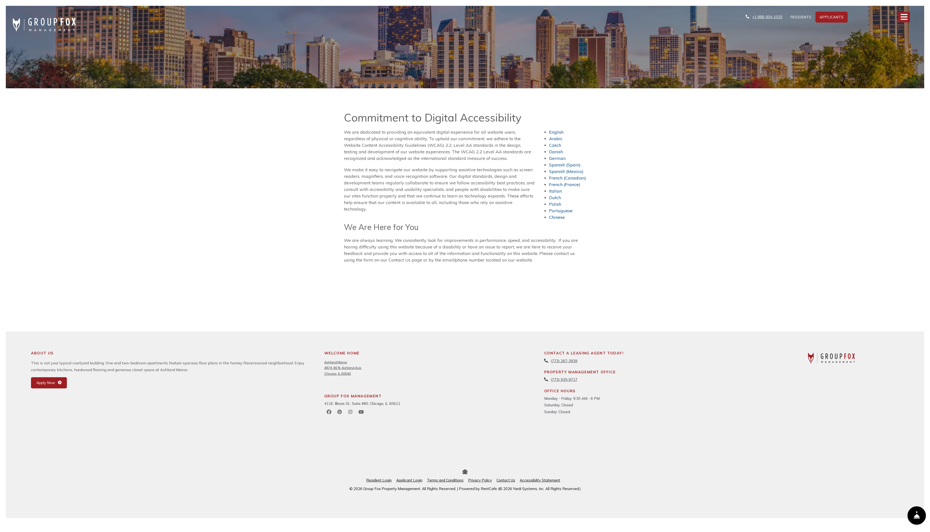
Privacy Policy (480, 480)
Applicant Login (409, 480)
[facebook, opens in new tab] (329, 412)
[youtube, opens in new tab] (361, 412)
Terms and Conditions (445, 480)
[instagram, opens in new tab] (350, 412)
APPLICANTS (834, 17)
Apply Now (51, 382)
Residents (802, 17)
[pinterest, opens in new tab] (340, 412)
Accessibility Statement (540, 480)
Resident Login (379, 480)
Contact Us (505, 480)
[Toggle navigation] (904, 17)
